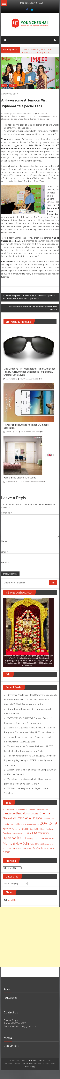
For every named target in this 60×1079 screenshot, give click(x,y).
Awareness (44, 810)
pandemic (39, 844)
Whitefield (50, 848)
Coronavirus (23, 824)
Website (4, 562)
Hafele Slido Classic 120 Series (19, 477)
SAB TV (21, 848)
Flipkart (26, 833)
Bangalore (7, 116)
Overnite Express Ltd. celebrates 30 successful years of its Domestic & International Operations (29, 297)
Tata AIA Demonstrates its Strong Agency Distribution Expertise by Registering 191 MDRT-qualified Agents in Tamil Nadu (30, 760)
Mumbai (9, 843)
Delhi (37, 828)
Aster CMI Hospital (14, 810)
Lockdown (39, 838)
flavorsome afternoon (20, 116)
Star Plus (32, 848)
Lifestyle (13, 85)
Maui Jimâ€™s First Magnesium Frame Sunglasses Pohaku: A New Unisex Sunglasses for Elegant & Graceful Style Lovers (29, 371)
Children (7, 818)
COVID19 (25, 829)
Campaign (34, 813)
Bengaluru (22, 813)
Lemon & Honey (34, 116)
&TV (5, 809)
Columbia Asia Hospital (27, 818)
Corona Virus (34, 824)
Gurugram (44, 833)
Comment (6, 513)
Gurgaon (34, 832)
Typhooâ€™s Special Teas (39, 119)
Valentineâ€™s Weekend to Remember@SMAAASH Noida (33, 308)
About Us (11, 900)
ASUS (38, 810)
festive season (18, 833)
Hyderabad (9, 838)
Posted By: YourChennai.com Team (17, 114)
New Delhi (22, 843)
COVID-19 (48, 823)
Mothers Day (49, 839)
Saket (26, 848)
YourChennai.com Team (29, 379)
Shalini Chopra (23, 119)
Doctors (9, 833)
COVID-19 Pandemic (11, 829)
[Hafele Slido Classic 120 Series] (28, 455)
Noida (32, 844)
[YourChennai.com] (4, 40)
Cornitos (13, 824)
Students (41, 848)
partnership (48, 844)
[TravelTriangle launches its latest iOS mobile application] (28, 402)
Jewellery (29, 839)
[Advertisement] (30, 937)
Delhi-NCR (45, 829)
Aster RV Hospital (28, 810)
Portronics (7, 848)
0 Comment (42, 114)
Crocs (32, 829)
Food (4, 85)
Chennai (45, 813)
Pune (15, 848)
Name (4, 541)
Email (4, 552)
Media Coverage (11, 1046)
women (6, 851)
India (21, 837)
